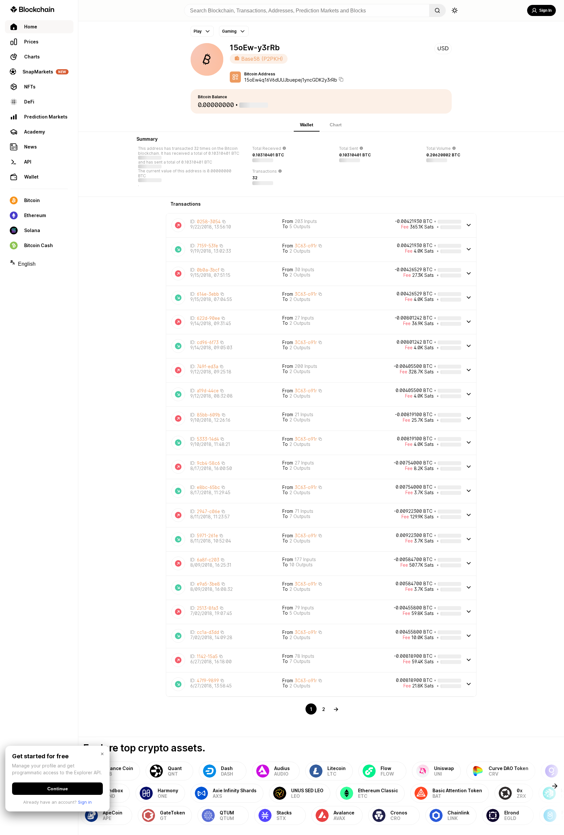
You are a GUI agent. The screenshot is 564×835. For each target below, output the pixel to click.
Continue (57, 788)
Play (198, 31)
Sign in (85, 802)
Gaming (229, 31)
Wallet (306, 124)
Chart (336, 124)
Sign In (545, 10)
